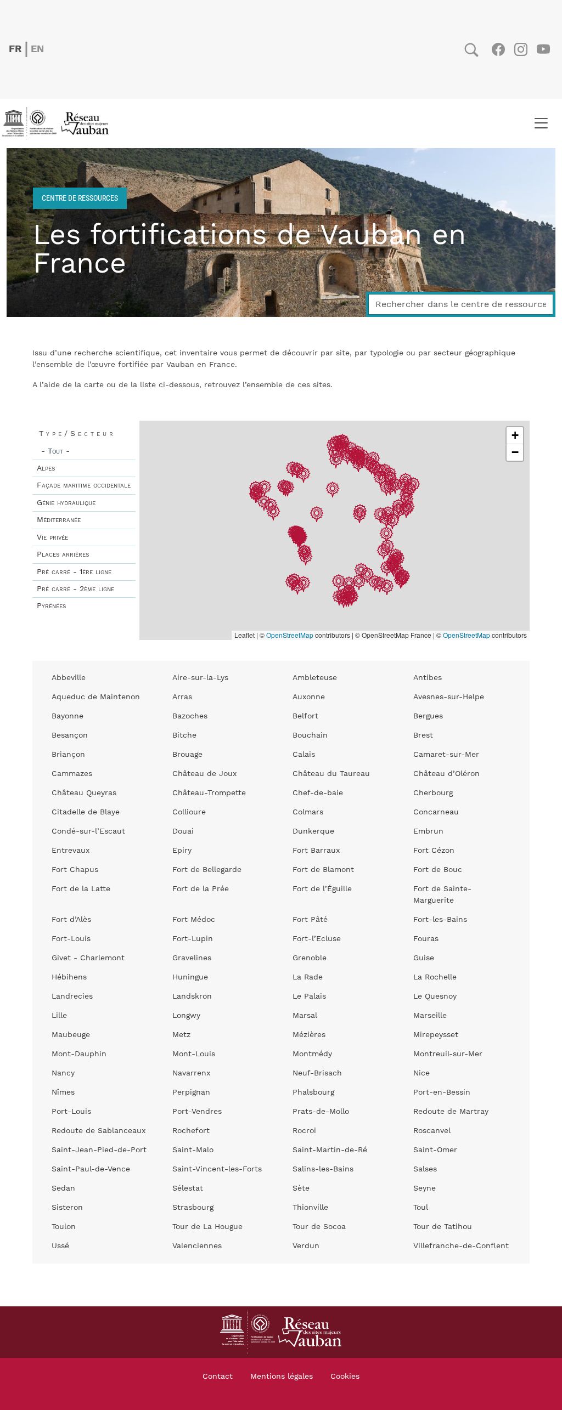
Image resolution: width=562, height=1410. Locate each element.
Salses (425, 1169)
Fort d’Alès (71, 920)
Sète (301, 1188)
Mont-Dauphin (79, 1054)
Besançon (70, 735)
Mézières (309, 1035)
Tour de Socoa (319, 1227)
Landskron (192, 996)
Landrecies (72, 996)
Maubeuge (71, 1035)
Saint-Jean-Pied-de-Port (99, 1150)
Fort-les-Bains (440, 920)
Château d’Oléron (446, 774)
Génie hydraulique (66, 503)
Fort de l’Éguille (322, 889)
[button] (336, 461)
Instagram (520, 49)
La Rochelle (435, 977)
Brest (423, 735)
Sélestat (187, 1188)
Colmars (308, 812)
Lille (59, 1016)
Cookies (344, 1376)
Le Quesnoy (435, 996)
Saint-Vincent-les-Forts (217, 1169)
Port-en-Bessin (441, 1092)
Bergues (428, 716)
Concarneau (436, 812)
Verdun (306, 1246)
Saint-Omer (435, 1150)
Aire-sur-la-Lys (200, 678)
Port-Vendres (197, 1111)
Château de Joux (204, 774)
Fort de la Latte (81, 889)
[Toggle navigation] (541, 123)
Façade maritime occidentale (84, 485)
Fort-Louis (71, 939)
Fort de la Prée (200, 889)
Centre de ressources (80, 197)
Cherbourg (433, 793)
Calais (304, 754)
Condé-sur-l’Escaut (88, 831)
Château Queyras (84, 793)
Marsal (305, 1016)
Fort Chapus (75, 870)
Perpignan (191, 1092)
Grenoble (310, 958)
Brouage (187, 754)
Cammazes (72, 774)
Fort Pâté (310, 920)
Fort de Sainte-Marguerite (442, 894)
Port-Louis (71, 1111)
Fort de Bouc (437, 870)
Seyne (424, 1188)
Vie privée (52, 537)
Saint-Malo (192, 1150)
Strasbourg (192, 1207)
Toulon (64, 1227)
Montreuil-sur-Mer (447, 1054)
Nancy (63, 1073)
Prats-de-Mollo (321, 1111)
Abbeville (69, 678)
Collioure (189, 812)
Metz (181, 1035)
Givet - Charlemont (88, 958)
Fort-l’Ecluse (317, 939)
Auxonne (309, 697)
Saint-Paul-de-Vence (91, 1169)
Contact (218, 1376)
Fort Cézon (433, 850)
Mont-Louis (193, 1054)
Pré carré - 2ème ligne (75, 589)
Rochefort (191, 1131)
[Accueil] (58, 123)
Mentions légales (281, 1376)
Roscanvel (432, 1131)
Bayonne (67, 716)
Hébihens (69, 977)
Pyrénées (51, 606)
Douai (183, 831)
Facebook (498, 49)
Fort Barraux (316, 850)
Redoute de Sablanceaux (98, 1131)
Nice (421, 1073)
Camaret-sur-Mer (446, 754)
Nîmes (63, 1092)
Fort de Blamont (323, 870)
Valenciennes (197, 1246)
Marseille (430, 1016)
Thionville (310, 1207)
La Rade (308, 977)
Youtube (543, 49)
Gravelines (191, 958)
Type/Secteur (77, 434)
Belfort (305, 716)
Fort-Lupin (192, 939)
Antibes (427, 678)
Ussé (60, 1246)
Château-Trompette (209, 793)
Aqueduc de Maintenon (96, 697)
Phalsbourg (313, 1092)
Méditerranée (59, 520)
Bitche (184, 735)
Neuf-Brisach (317, 1073)
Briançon (68, 754)
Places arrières (63, 554)
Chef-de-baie (318, 793)
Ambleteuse (315, 678)
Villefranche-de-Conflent (461, 1246)
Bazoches (189, 716)
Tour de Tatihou (442, 1227)
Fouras (426, 939)
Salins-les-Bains (323, 1169)
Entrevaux (70, 850)
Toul (420, 1207)
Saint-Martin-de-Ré (330, 1150)
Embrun (428, 831)
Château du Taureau (331, 774)
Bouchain (310, 735)
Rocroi (304, 1131)
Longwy (186, 1016)
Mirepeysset (435, 1035)
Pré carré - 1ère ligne (74, 572)
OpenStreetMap (289, 634)
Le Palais (309, 996)
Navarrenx (191, 1073)
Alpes (46, 468)
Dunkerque (313, 831)
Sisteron (67, 1207)
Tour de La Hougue (207, 1227)
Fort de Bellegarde (206, 870)
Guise (423, 958)
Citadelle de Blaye (86, 812)
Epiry (182, 850)
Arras (182, 697)
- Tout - (55, 451)
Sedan (63, 1188)
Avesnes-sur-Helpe (448, 697)
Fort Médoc (193, 920)
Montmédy (312, 1054)
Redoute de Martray (450, 1111)
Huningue (190, 977)
